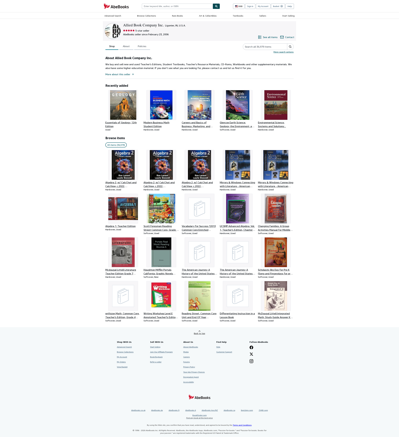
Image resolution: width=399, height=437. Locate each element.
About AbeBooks (190, 347)
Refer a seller (155, 362)
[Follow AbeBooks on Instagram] (251, 361)
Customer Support (224, 352)
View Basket (122, 367)
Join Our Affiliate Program (161, 352)
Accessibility (188, 382)
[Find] (216, 6)
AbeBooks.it (190, 410)
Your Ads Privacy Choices (194, 372)
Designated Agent (191, 377)
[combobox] (177, 6)
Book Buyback (156, 357)
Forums (186, 362)
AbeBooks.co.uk (138, 410)
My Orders (121, 362)
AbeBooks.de (157, 410)
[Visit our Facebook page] (251, 348)
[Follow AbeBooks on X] (251, 354)
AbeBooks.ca (229, 410)
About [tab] (126, 46)
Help (290, 6)
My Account (263, 6)
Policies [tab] (142, 46)
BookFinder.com (199, 416)
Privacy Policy (189, 367)
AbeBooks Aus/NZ (210, 410)
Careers (186, 357)
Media (186, 352)
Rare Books (177, 15)
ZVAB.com (263, 410)
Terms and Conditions (242, 425)
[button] (290, 47)
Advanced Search (112, 15)
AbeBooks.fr (174, 410)
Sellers (262, 15)
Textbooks (238, 15)
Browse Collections (146, 15)
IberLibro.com (247, 410)
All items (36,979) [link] (116, 145)
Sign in (250, 6)
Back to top (199, 333)
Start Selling (288, 15)
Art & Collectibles (208, 15)
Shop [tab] (112, 46)
